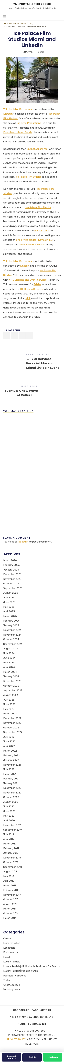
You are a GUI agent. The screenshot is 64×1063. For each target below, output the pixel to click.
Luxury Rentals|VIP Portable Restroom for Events (31, 966)
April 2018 (8, 881)
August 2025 (10, 593)
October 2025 (11, 583)
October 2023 (11, 685)
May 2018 (8, 876)
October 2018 (11, 862)
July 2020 (8, 806)
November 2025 (12, 579)
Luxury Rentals (11, 961)
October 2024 (11, 639)
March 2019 (9, 843)
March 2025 (10, 616)
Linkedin (8, 113)
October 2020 (11, 797)
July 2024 (8, 653)
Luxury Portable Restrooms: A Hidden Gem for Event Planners (11, 466)
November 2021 (12, 764)
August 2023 (10, 695)
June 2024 (9, 658)
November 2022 (12, 723)
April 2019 (8, 839)
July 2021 (8, 769)
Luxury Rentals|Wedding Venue (20, 970)
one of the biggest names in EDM (35, 239)
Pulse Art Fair (41, 230)
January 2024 (11, 676)
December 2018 (12, 857)
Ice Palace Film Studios (29, 176)
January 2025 (11, 625)
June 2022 (9, 741)
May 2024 (8, 662)
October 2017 (11, 899)
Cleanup (7, 938)
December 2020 (12, 788)
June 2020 (9, 811)
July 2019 (8, 834)
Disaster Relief (11, 943)
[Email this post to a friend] (29, 335)
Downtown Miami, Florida (17, 132)
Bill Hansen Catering (31, 289)
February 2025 (11, 620)
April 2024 (9, 667)
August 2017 (10, 904)
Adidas (37, 284)
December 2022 (12, 718)
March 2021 (9, 774)
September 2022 (12, 732)
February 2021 (11, 778)
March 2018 (9, 885)
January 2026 (11, 569)
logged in (23, 541)
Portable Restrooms (14, 975)
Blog (31, 23)
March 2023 (10, 713)
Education (9, 947)
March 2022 (10, 750)
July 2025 (8, 597)
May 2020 (8, 815)
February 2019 (11, 848)
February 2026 (11, 565)
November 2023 (12, 681)
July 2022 (8, 736)
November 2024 (12, 634)
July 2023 (8, 699)
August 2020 (10, 801)
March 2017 (9, 908)
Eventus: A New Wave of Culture (32, 391)
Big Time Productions (29, 123)
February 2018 (11, 890)
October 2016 (11, 913)
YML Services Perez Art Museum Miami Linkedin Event (32, 362)
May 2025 (8, 606)
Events (7, 957)
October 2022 (11, 727)
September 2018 (12, 866)
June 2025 (9, 602)
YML (28, 298)
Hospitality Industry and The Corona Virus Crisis (11, 429)
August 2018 (10, 871)
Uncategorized (11, 984)
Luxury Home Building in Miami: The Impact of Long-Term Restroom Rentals (11, 503)
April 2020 (9, 820)
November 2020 (12, 792)
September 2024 (12, 644)
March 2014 (9, 918)
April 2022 (9, 746)
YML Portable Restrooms (14, 23)
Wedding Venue (12, 989)
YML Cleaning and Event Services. (28, 279)
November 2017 (12, 894)
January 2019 (10, 853)
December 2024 (12, 630)
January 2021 (10, 783)
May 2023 (8, 709)
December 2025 (12, 574)
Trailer (6, 980)
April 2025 (9, 611)
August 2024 (10, 648)
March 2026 (10, 560)
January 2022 (11, 760)
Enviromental (10, 952)
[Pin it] (22, 335)
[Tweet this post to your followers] (14, 335)
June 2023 (9, 704)
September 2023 (12, 690)
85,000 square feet (38, 148)
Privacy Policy (16, 1039)
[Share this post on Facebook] (7, 335)
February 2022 (11, 755)
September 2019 (12, 829)
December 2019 (12, 825)
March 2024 (10, 671)
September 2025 (12, 588)
